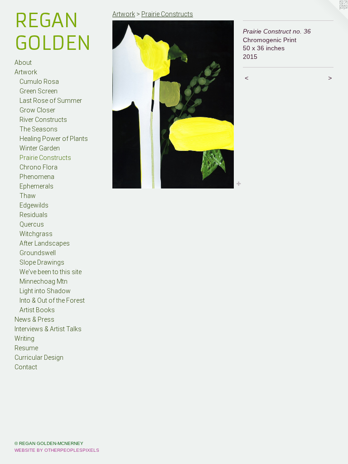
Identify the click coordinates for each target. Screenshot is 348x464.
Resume (26, 348)
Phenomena (36, 176)
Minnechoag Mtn (43, 281)
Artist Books (37, 310)
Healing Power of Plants (53, 138)
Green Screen (38, 91)
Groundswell (37, 252)
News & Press (34, 319)
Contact (25, 367)
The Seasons (38, 129)
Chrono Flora (38, 167)
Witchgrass (36, 233)
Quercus (31, 224)
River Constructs (43, 119)
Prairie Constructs (45, 157)
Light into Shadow (45, 291)
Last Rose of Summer (50, 100)
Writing (24, 338)
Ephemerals (36, 186)
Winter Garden (39, 148)
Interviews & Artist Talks (48, 329)
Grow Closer (37, 110)
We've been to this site (50, 272)
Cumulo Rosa (39, 81)
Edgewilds (33, 205)
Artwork (25, 72)
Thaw (27, 195)
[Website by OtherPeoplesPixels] (330, 18)
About (23, 62)
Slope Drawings (41, 262)
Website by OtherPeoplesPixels (56, 450)
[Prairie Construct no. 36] (173, 104)
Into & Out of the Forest (52, 300)
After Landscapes (44, 243)
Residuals (33, 214)
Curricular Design (38, 357)
